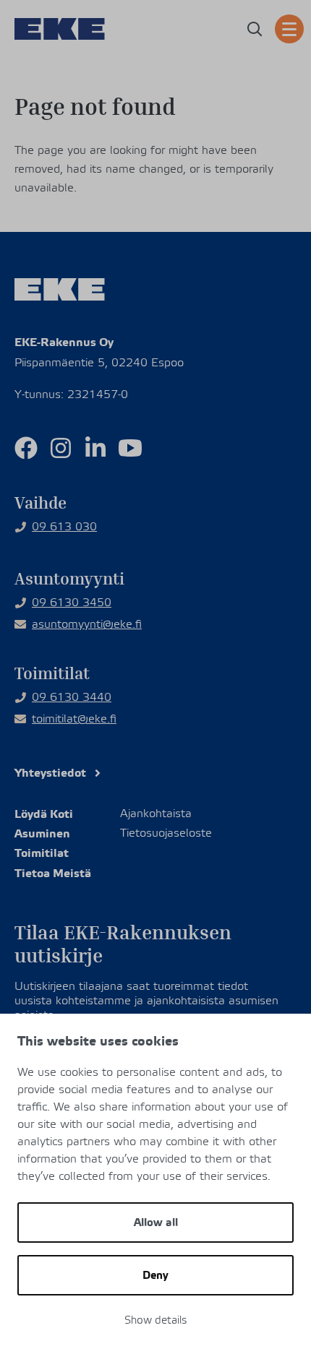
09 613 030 (64, 526)
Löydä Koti (43, 814)
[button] (254, 29)
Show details (155, 1320)
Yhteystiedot (50, 772)
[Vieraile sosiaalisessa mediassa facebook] (26, 448)
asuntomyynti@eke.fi (87, 624)
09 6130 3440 (71, 697)
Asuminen (42, 833)
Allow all (156, 1222)
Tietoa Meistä (52, 873)
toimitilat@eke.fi (74, 719)
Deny (155, 1275)
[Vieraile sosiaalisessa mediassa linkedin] (95, 448)
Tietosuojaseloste (166, 833)
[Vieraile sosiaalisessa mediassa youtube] (130, 448)
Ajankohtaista (156, 814)
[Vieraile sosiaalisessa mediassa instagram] (60, 448)
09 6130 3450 (71, 602)
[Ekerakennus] (59, 29)
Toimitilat (41, 853)
